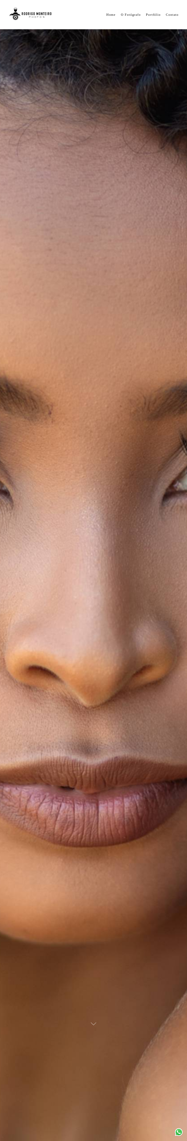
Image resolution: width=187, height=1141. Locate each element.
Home (111, 14)
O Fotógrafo (131, 14)
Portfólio (153, 14)
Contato (172, 14)
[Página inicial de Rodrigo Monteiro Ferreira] (30, 14)
